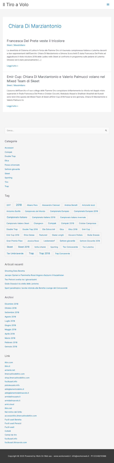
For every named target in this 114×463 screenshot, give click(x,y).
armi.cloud (9, 404)
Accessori (9, 148)
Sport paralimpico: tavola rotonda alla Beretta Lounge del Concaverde (36, 288)
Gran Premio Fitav (15, 241)
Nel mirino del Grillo (13, 412)
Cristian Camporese (87, 223)
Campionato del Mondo (35, 211)
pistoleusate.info (12, 385)
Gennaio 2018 (11, 346)
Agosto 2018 (10, 317)
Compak (8, 152)
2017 (9, 205)
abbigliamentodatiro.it (14, 389)
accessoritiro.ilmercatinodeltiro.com (21, 416)
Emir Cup (86, 229)
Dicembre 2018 (11, 304)
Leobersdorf (49, 241)
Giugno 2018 (10, 325)
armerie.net (10, 370)
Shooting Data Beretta (15, 271)
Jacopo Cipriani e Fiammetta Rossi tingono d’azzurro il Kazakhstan (34, 275)
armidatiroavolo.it (12, 400)
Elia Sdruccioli (48, 229)
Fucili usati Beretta (13, 419)
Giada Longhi (58, 235)
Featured (43, 235)
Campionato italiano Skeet (18, 223)
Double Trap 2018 (30, 229)
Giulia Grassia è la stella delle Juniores (22, 284)
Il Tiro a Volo (16, 4)
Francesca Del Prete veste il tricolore (36, 41)
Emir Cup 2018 (13, 235)
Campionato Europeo (59, 211)
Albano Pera (32, 205)
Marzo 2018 (10, 338)
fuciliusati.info (11, 381)
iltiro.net (8, 408)
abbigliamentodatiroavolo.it (17, 393)
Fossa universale (12, 165)
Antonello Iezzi (88, 205)
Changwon (38, 223)
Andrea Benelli (71, 205)
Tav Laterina (88, 247)
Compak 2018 (67, 223)
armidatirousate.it (12, 397)
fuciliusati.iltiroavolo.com (16, 442)
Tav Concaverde (70, 247)
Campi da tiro (11, 435)
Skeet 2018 (23, 247)
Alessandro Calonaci (51, 205)
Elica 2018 (73, 229)
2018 (19, 204)
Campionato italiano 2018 (43, 217)
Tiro (6, 182)
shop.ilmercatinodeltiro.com (17, 378)
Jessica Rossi (33, 241)
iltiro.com (9, 362)
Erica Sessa (29, 235)
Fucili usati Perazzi (13, 423)
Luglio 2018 (10, 321)
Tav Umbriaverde (15, 253)
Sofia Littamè (40, 247)
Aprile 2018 (10, 334)
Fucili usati (9, 427)
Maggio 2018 (10, 329)
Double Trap (10, 156)
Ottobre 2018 (10, 308)
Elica (7, 160)
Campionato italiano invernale (73, 217)
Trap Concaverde (62, 253)
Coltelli (8, 431)
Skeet (9, 45)
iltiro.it (7, 366)
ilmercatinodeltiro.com (15, 374)
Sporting (8, 178)
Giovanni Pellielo (75, 235)
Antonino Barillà (13, 211)
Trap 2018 (44, 253)
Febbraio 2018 (11, 342)
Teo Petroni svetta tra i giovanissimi (21, 279)
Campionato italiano (17, 217)
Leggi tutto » (12, 66)
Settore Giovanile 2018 (90, 241)
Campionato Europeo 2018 (86, 211)
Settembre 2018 (12, 312)
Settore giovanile (12, 169)
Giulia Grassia (93, 235)
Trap (7, 186)
